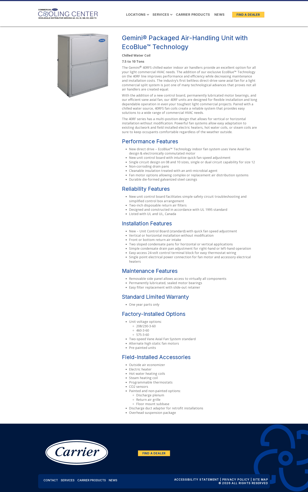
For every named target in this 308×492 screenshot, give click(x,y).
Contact (50, 480)
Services (161, 14)
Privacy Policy (236, 479)
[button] (148, 14)
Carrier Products (193, 14)
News (219, 14)
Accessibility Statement (196, 479)
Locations (136, 14)
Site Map (260, 479)
